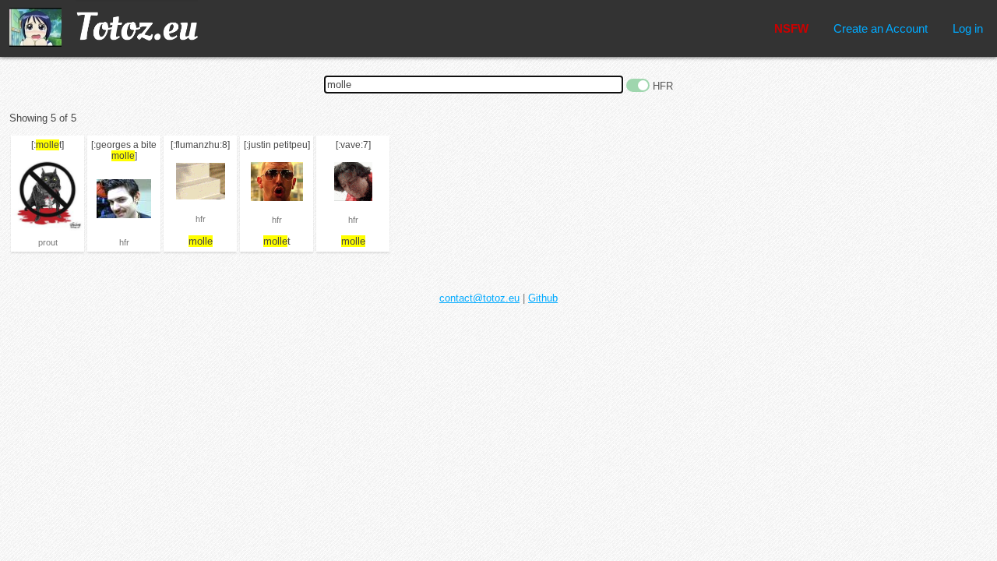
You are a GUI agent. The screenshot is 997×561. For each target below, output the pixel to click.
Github (543, 298)
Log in (968, 28)
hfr (124, 242)
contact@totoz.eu (479, 298)
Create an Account (880, 28)
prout (48, 242)
